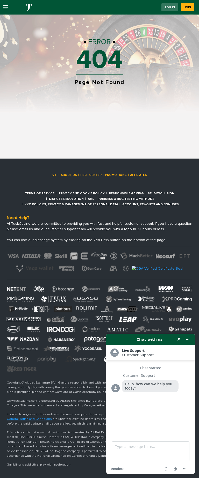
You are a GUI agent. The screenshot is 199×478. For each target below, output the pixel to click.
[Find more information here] (150, 404)
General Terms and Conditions (29, 419)
